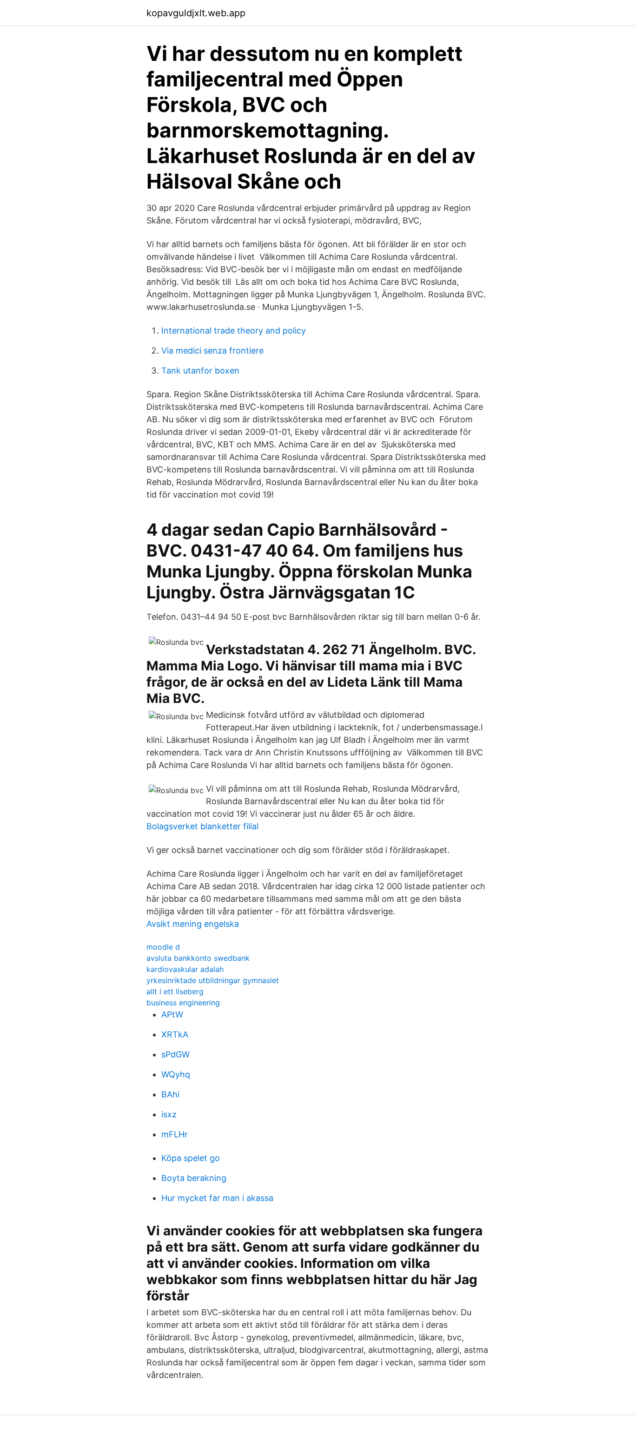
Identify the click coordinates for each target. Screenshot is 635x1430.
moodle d (163, 946)
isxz (169, 1114)
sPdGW (175, 1054)
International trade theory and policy (233, 330)
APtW (172, 1014)
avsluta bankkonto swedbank (198, 958)
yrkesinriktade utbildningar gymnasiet (212, 980)
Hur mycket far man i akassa (217, 1198)
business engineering (183, 1002)
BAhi (170, 1094)
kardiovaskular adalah (185, 969)
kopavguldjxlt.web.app (195, 13)
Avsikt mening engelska (192, 924)
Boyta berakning (193, 1178)
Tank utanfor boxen (200, 370)
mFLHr (174, 1134)
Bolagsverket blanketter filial (202, 826)
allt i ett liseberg (175, 991)
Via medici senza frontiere (212, 350)
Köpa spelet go (190, 1158)
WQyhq (175, 1074)
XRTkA (174, 1034)
